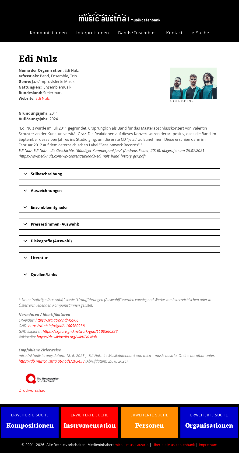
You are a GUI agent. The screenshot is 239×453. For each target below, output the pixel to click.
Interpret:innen (92, 32)
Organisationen (209, 426)
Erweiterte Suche (30, 415)
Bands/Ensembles (137, 32)
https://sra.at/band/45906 (56, 320)
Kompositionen (30, 426)
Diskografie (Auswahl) (51, 241)
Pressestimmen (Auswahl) (55, 224)
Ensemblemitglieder (49, 207)
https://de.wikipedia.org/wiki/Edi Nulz (67, 337)
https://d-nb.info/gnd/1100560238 (56, 325)
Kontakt (174, 32)
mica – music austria (131, 444)
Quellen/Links (44, 274)
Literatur (39, 257)
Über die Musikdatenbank (173, 444)
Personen (149, 426)
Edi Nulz (42, 98)
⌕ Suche (200, 32)
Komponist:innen (48, 32)
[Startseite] (119, 14)
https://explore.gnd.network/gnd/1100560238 (80, 331)
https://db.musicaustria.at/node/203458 (51, 361)
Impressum (208, 444)
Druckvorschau (32, 390)
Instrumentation (89, 426)
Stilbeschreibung (46, 173)
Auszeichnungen (46, 190)
